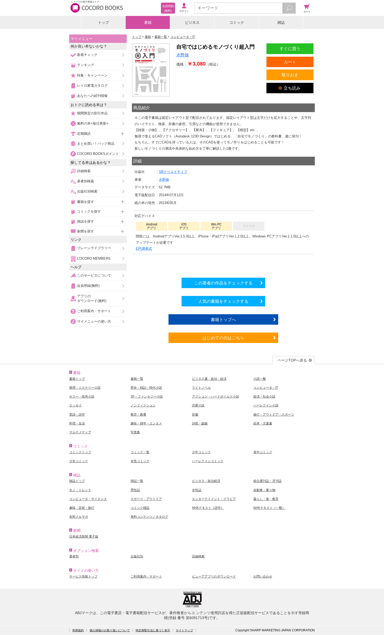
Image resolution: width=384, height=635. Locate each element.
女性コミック (140, 461)
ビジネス (192, 22)
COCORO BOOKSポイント (98, 154)
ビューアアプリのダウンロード (214, 576)
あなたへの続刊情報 (92, 96)
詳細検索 (84, 171)
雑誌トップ (77, 481)
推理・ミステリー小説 (85, 387)
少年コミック (201, 452)
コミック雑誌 (140, 508)
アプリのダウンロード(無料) (91, 298)
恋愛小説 (198, 405)
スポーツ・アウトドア (146, 499)
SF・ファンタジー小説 (147, 396)
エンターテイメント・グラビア (214, 499)
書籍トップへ (223, 319)
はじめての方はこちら (223, 337)
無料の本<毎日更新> (92, 123)
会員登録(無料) (88, 286)
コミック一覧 (140, 452)
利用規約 (78, 630)
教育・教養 (138, 414)
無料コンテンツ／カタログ (149, 517)
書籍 (148, 22)
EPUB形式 (144, 248)
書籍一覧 (137, 379)
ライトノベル (201, 387)
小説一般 (259, 379)
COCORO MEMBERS (93, 258)
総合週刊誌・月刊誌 (267, 481)
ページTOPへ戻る (292, 360)
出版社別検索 (87, 191)
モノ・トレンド (80, 490)
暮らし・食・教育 (265, 499)
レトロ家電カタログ (92, 86)
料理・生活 (77, 423)
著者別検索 (85, 181)
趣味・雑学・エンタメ (146, 423)
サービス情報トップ (83, 576)
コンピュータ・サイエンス (88, 499)
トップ (103, 22)
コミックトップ (80, 452)
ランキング (85, 65)
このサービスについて (94, 275)
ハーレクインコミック (207, 461)
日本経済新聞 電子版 (83, 536)
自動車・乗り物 (264, 490)
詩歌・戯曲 (200, 423)
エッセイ (75, 405)
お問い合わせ (262, 576)
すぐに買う (290, 48)
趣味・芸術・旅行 (81, 508)
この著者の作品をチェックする (223, 283)
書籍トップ (77, 379)
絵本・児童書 (262, 423)
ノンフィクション (143, 405)
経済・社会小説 (264, 396)
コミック (236, 22)
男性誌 (135, 490)
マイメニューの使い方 (94, 321)
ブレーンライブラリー (94, 248)
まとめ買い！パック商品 (95, 143)
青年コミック (262, 452)
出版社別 (137, 556)
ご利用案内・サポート (94, 311)
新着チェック (87, 55)
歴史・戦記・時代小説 (146, 387)
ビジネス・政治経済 (206, 481)
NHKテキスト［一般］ (269, 508)
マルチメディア (80, 432)
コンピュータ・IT (265, 387)
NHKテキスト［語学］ (208, 508)
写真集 (135, 432)
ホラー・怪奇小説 (81, 396)
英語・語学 (77, 414)
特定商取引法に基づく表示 (153, 630)
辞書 (195, 414)
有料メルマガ (78, 517)
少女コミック (78, 461)
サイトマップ (184, 630)
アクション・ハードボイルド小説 (215, 396)
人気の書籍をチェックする (223, 301)
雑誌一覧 (137, 481)
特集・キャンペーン (92, 75)
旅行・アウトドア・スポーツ (273, 414)
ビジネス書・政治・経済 (209, 379)
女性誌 (196, 490)
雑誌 (281, 22)
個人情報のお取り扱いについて (110, 630)
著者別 (74, 556)
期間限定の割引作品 (92, 113)
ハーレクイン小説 (265, 405)
